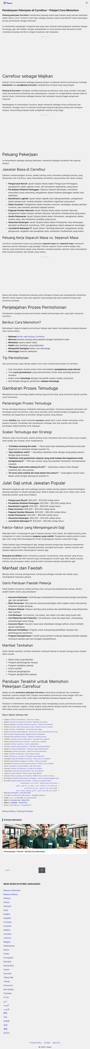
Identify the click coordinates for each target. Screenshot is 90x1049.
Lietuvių (7, 938)
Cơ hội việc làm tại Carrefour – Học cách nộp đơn (27, 771)
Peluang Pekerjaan (25, 811)
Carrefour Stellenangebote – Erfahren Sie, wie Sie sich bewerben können (34, 732)
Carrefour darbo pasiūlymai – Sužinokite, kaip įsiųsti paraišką (30, 746)
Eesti (6, 910)
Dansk (6, 902)
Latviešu (7, 934)
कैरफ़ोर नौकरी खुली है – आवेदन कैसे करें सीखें (18, 793)
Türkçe (7, 981)
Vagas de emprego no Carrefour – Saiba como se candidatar (31, 759)
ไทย (5, 1017)
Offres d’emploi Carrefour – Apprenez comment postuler (28, 736)
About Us (56, 1043)
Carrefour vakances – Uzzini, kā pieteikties (24, 744)
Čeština (7, 898)
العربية (6, 1005)
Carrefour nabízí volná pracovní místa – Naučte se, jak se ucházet (31, 727)
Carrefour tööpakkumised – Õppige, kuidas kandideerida (26, 734)
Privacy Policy (35, 1043)
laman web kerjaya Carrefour (30, 336)
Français (7, 922)
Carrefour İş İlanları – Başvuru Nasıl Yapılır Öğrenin (25, 773)
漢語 (6, 1029)
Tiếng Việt (8, 977)
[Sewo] (6, 3)
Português (8, 958)
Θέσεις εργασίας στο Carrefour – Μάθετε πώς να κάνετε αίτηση (32, 776)
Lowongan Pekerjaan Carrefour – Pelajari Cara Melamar (34, 724)
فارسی (6, 1009)
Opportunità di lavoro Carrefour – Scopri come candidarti (28, 741)
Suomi (6, 969)
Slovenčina (9, 965)
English (7, 914)
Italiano (7, 930)
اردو (5, 1001)
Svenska (7, 973)
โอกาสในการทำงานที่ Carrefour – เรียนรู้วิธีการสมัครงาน (28, 795)
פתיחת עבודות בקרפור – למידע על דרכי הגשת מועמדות (36, 783)
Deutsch (7, 906)
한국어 (6, 1033)
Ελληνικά (8, 985)
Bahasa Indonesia (12, 890)
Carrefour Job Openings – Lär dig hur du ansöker (26, 768)
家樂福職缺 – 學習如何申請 (18, 803)
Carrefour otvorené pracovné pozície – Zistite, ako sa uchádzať (32, 763)
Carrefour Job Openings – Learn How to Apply (24, 719)
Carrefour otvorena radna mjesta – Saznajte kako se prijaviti (29, 739)
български (9, 989)
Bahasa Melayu (9, 811)
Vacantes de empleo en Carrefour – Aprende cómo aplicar (28, 722)
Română (7, 961)
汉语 (6, 1025)
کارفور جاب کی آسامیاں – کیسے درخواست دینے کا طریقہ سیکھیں (35, 785)
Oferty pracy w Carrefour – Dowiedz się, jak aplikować (26, 756)
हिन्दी (5, 1013)
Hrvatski (7, 926)
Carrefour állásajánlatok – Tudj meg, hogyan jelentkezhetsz (29, 749)
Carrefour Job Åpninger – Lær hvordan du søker (24, 754)
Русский (7, 993)
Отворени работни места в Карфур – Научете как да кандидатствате (35, 778)
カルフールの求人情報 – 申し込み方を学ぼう (23, 798)
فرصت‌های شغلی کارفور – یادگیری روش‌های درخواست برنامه (34, 790)
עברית (6, 997)
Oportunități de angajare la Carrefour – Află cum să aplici (28, 761)
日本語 (6, 1021)
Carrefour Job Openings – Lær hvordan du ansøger (25, 729)
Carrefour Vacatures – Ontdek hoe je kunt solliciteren (29, 751)
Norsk (6, 950)
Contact (47, 1043)
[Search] (42, 870)
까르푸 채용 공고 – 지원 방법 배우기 (20, 805)
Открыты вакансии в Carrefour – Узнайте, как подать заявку (31, 781)
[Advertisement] (45, 53)
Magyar (7, 942)
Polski (6, 954)
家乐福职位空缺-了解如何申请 (19, 800)
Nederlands (9, 946)
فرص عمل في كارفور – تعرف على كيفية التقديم (38, 788)
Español (7, 918)
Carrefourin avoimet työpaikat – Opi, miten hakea (25, 766)
